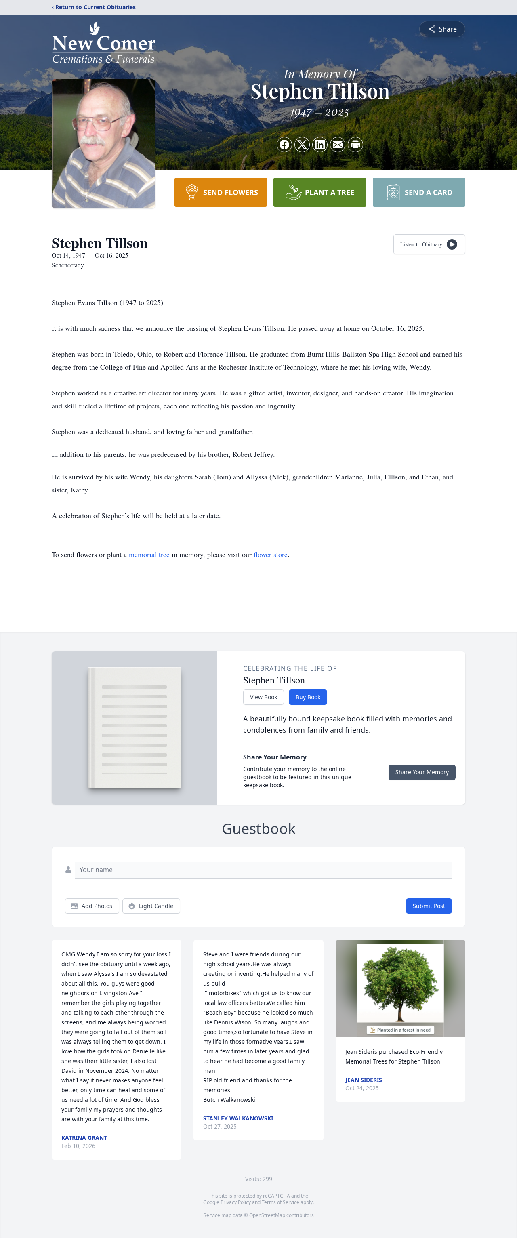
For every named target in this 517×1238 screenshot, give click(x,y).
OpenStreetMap (267, 1215)
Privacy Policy (236, 1202)
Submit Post (429, 906)
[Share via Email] (337, 144)
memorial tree (149, 554)
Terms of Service (280, 1202)
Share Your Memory (422, 772)
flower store (271, 554)
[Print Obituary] (355, 144)
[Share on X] (302, 144)
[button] (400, 988)
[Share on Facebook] (284, 144)
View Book (263, 697)
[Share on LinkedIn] (320, 144)
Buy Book (308, 697)
